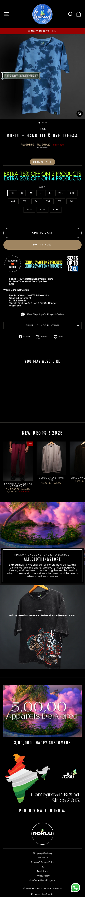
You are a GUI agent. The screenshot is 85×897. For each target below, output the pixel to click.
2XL (61, 193)
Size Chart (42, 162)
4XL (13, 201)
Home (42, 129)
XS (12, 193)
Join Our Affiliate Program (42, 880)
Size (42, 187)
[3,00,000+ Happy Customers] (42, 711)
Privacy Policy (42, 876)
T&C (43, 867)
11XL (42, 209)
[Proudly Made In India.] (42, 779)
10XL (29, 209)
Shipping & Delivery (42, 853)
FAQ (11, 284)
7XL (48, 201)
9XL (72, 201)
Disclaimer (42, 871)
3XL (72, 193)
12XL (55, 209)
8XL (60, 201)
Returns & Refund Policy (42, 862)
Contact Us (42, 858)
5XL (25, 201)
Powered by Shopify (42, 894)
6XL (37, 201)
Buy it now (42, 245)
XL (49, 193)
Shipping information (42, 325)
